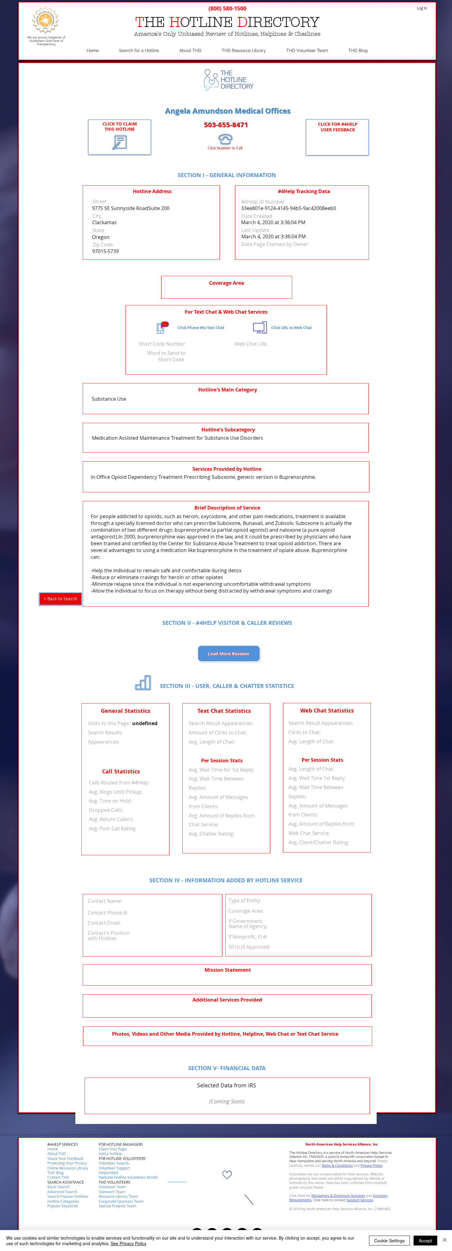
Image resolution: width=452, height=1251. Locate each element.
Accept (425, 1240)
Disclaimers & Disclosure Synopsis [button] (338, 1195)
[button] (58, 1177)
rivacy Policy (373, 1165)
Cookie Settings (389, 1240)
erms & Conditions (338, 1165)
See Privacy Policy (128, 1243)
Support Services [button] (360, 1199)
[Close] (444, 1240)
